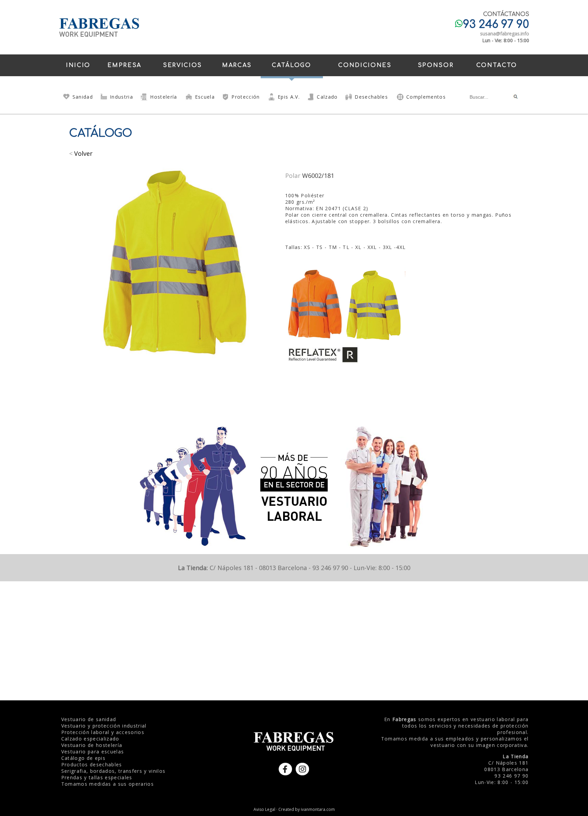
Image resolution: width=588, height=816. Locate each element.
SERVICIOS (182, 65)
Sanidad (82, 97)
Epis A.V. (289, 97)
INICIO (78, 65)
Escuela (205, 97)
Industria (121, 97)
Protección (245, 97)
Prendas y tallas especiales (96, 777)
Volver (83, 153)
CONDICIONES (364, 65)
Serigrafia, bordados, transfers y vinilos (113, 771)
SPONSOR (436, 65)
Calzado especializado (90, 738)
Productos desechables (91, 764)
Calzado (327, 97)
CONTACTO (496, 65)
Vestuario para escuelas (92, 751)
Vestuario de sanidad (88, 719)
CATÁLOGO (291, 65)
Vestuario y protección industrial (104, 725)
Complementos (426, 97)
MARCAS (237, 65)
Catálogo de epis (83, 758)
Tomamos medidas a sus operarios (107, 784)
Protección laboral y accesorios (102, 732)
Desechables (371, 97)
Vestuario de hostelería (91, 745)
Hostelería (163, 97)
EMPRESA (125, 65)
